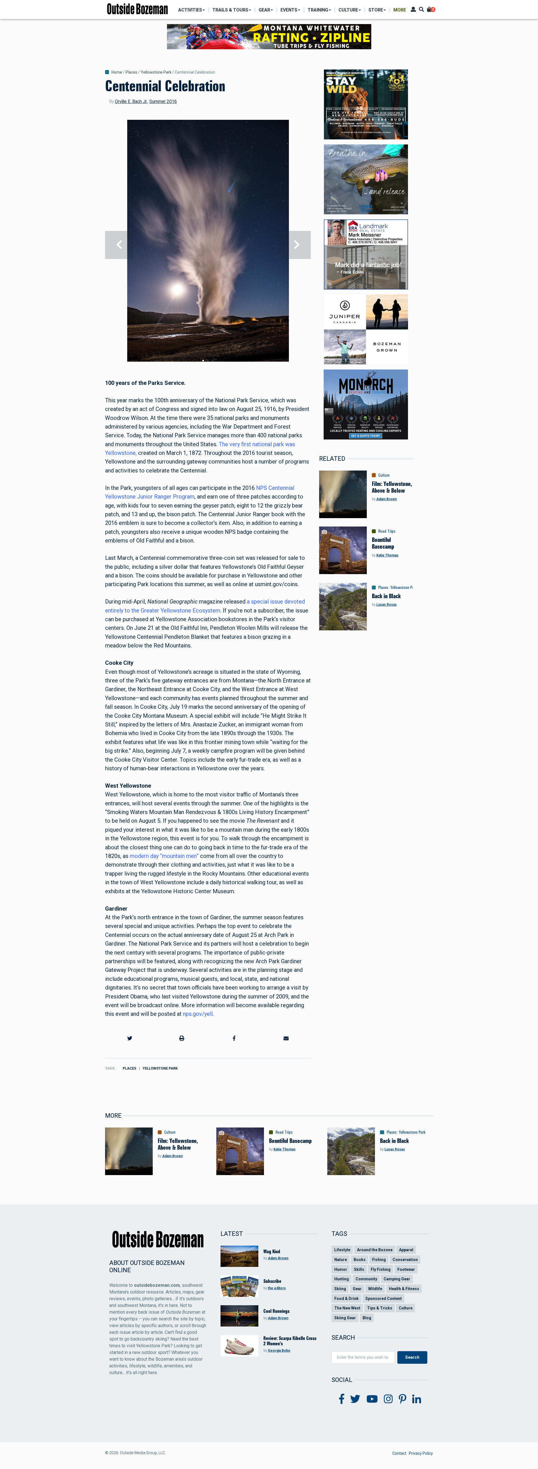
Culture (383, 475)
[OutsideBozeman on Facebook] (341, 1399)
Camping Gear (397, 1279)
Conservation (405, 1259)
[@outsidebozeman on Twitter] (355, 1399)
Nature (340, 1259)
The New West (347, 1308)
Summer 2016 (163, 101)
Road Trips (386, 531)
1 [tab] (203, 360)
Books (360, 1259)
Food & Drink (346, 1298)
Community (366, 1279)
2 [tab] (208, 360)
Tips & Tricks (379, 1308)
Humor (340, 1269)
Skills (359, 1269)
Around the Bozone (375, 1250)
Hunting (341, 1279)
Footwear (406, 1269)
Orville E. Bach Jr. (131, 101)
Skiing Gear (345, 1318)
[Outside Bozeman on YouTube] (372, 1399)
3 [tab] (213, 360)
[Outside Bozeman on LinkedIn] (416, 1399)
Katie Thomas (387, 555)
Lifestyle (342, 1250)
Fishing (379, 1259)
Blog (367, 1318)
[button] (129, 1038)
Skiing (340, 1288)
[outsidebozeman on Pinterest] (402, 1399)
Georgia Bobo (279, 1351)
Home (117, 72)
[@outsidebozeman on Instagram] (388, 1399)
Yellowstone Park (156, 72)
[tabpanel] (208, 245)
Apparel (406, 1250)
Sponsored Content (383, 1298)
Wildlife (375, 1288)
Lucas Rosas (386, 605)
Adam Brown (386, 499)
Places (131, 72)
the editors (277, 1288)
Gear (357, 1288)
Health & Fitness (404, 1288)
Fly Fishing (381, 1269)
